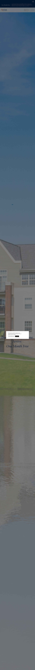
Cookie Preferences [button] (11, 336)
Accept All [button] (17, 336)
